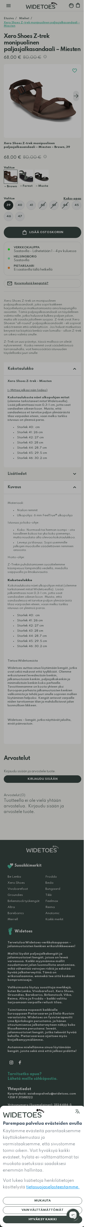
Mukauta (42, 1200)
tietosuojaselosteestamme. (53, 1187)
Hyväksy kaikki (43, 1219)
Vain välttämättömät (42, 1210)
